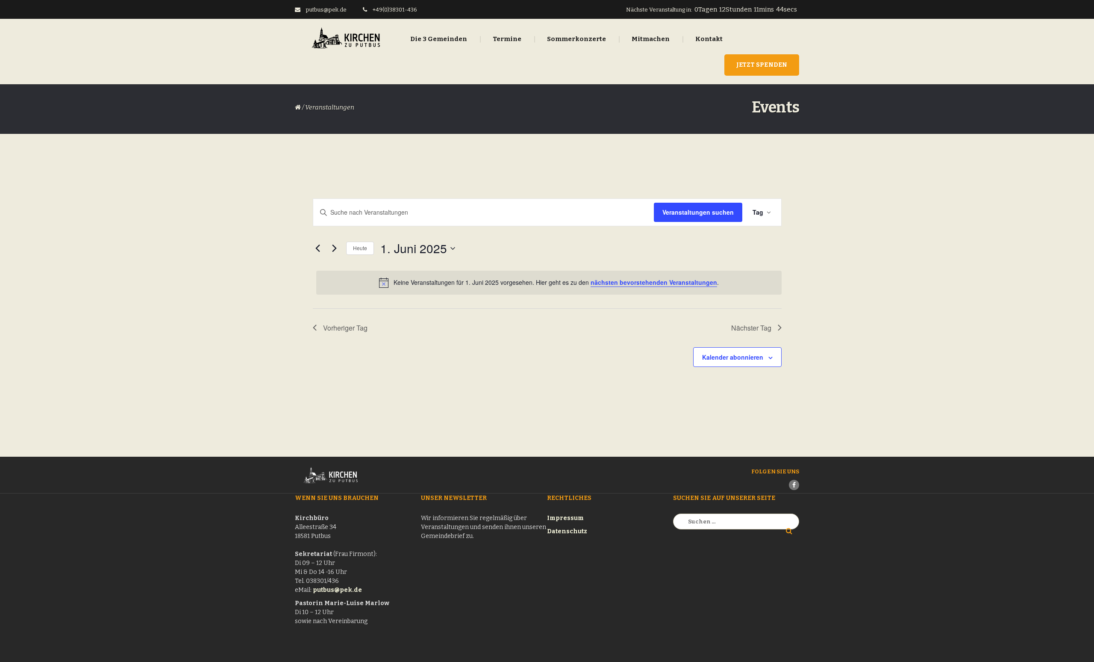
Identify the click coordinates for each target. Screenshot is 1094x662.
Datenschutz (567, 531)
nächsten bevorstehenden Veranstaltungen (654, 282)
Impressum (565, 518)
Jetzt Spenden (761, 64)
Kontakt (709, 39)
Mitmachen (651, 39)
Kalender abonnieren (732, 357)
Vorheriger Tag (345, 328)
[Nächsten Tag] (334, 248)
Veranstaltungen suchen (698, 212)
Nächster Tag (751, 328)
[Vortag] (318, 248)
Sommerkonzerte (576, 39)
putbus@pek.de (337, 590)
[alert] (549, 283)
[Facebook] (794, 485)
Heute (360, 247)
